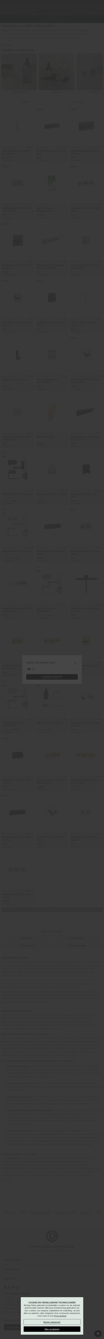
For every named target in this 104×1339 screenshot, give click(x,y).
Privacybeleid (60, 1316)
